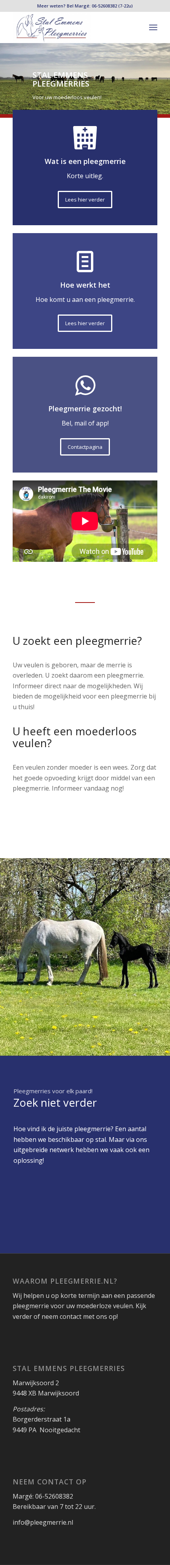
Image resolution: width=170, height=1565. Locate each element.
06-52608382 (104, 6)
